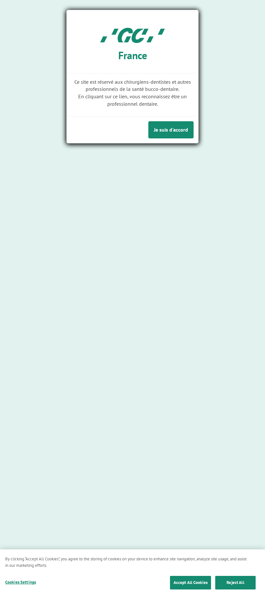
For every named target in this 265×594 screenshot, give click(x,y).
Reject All (235, 582)
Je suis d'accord (171, 129)
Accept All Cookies (190, 582)
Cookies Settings (20, 582)
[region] (132, 571)
